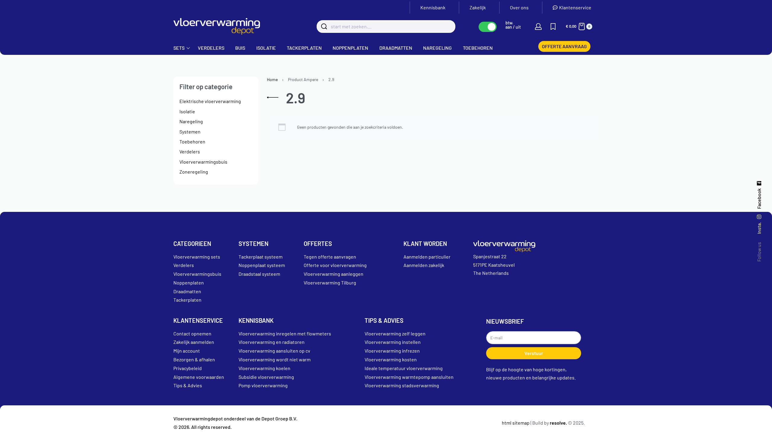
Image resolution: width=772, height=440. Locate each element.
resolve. (558, 423)
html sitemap (516, 423)
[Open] (553, 26)
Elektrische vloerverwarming (210, 101)
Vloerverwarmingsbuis (203, 162)
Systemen (190, 131)
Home (272, 79)
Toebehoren (192, 141)
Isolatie (187, 111)
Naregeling (191, 121)
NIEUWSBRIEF (505, 321)
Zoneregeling (193, 171)
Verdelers (189, 151)
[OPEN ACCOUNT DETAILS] (538, 26)
